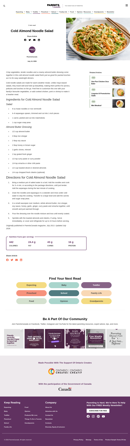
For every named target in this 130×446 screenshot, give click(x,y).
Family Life (63, 12)
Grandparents (99, 12)
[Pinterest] (98, 416)
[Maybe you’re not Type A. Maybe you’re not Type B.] (14, 338)
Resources (87, 12)
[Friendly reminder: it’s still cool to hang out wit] (54, 338)
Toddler (35, 12)
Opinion (80, 12)
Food (72, 12)
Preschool (44, 12)
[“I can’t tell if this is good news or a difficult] (116, 338)
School (53, 12)
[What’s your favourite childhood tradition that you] (34, 338)
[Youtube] (103, 416)
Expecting (19, 12)
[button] (25, 40)
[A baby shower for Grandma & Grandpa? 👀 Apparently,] (75, 338)
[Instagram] (93, 416)
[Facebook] (88, 416)
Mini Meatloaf (96, 105)
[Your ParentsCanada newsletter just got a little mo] (96, 338)
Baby (28, 12)
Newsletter (110, 12)
